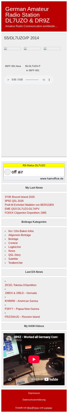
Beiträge (13, 239)
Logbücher (14, 247)
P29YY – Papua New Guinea (22, 308)
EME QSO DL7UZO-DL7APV (22, 208)
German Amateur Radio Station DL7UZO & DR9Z (27, 15)
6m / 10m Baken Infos (21, 231)
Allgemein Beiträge (19, 235)
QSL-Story (14, 254)
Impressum (34, 393)
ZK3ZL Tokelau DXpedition (20, 285)
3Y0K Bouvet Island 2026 (20, 197)
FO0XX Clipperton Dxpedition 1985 (25, 212)
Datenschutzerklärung (34, 399)
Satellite (13, 258)
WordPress (33, 407)
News (11, 251)
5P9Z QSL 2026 (14, 200)
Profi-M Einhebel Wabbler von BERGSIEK (29, 204)
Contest (12, 243)
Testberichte (15, 262)
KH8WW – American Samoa (21, 301)
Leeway (48, 407)
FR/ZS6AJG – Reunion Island (22, 316)
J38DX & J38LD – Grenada (21, 293)
